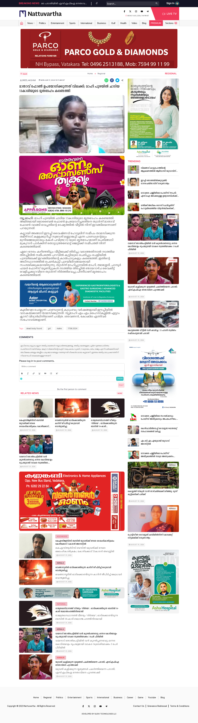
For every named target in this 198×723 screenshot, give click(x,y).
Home (36, 697)
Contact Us (138, 706)
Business (118, 697)
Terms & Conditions (179, 706)
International (103, 697)
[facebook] (112, 80)
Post (121, 385)
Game (140, 697)
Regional (47, 697)
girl (49, 328)
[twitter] (117, 80)
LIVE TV (172, 13)
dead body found (34, 328)
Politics (59, 697)
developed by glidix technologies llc (99, 714)
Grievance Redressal (157, 706)
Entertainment (74, 697)
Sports (89, 697)
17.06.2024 (72, 328)
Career (130, 697)
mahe (59, 328)
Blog (163, 697)
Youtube (152, 697)
